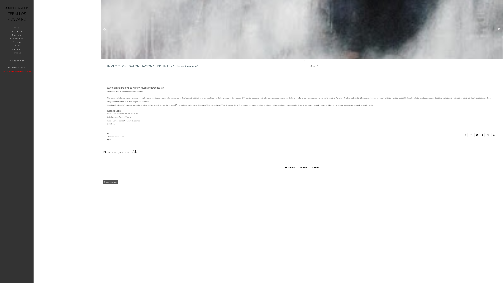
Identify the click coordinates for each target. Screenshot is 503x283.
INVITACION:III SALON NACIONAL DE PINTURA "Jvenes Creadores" (152, 66)
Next (499, 29)
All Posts (303, 168)
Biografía (16, 35)
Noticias (17, 53)
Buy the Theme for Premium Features (16, 72)
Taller (17, 46)
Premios (17, 42)
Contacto (16, 49)
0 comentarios (114, 140)
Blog (16, 28)
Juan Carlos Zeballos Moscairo (16, 13)
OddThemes (13, 68)
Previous (104, 29)
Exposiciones (16, 39)
